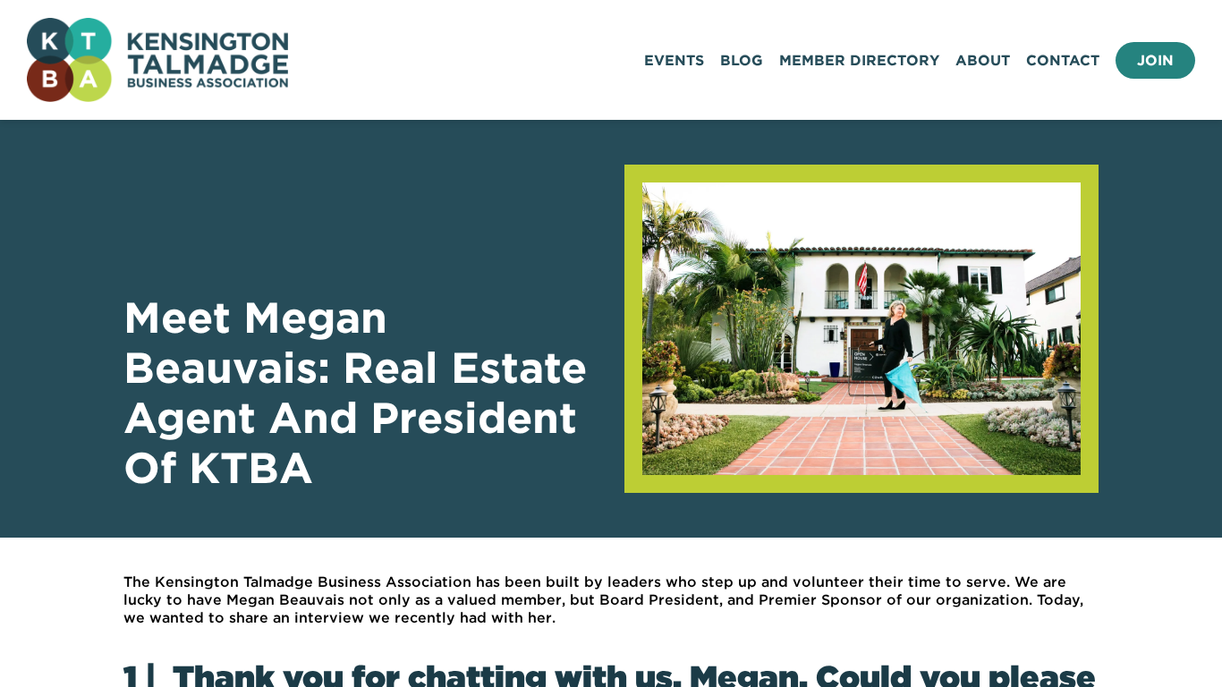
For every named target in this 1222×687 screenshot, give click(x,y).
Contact (1062, 60)
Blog (741, 60)
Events (674, 60)
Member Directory (859, 60)
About (982, 60)
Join (1155, 60)
